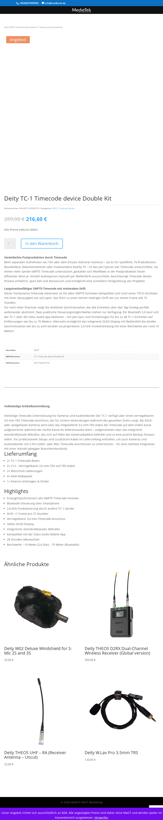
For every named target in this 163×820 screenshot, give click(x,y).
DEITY (12, 27)
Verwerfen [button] (101, 817)
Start (6, 27)
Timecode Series (22, 27)
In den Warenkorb (41, 243)
